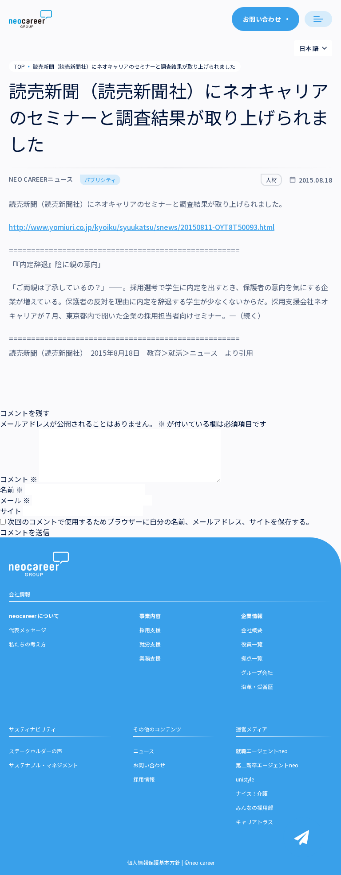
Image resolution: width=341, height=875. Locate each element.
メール (15, 500)
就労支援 (150, 644)
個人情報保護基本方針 (153, 862)
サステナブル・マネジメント (43, 765)
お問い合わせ (149, 765)
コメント (18, 479)
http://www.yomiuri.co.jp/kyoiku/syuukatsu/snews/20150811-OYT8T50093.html (141, 227)
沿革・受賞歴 (257, 686)
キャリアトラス (254, 821)
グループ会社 (257, 672)
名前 (11, 489)
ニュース (143, 750)
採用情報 (144, 779)
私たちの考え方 (27, 644)
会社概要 (251, 630)
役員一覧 (251, 644)
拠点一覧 (251, 658)
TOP (19, 66)
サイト (10, 511)
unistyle (245, 779)
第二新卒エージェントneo (267, 765)
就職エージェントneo (262, 750)
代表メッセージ (27, 630)
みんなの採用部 (254, 807)
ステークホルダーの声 (35, 750)
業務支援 (150, 658)
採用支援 (150, 630)
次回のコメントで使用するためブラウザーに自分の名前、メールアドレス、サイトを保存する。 (160, 521)
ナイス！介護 (252, 793)
